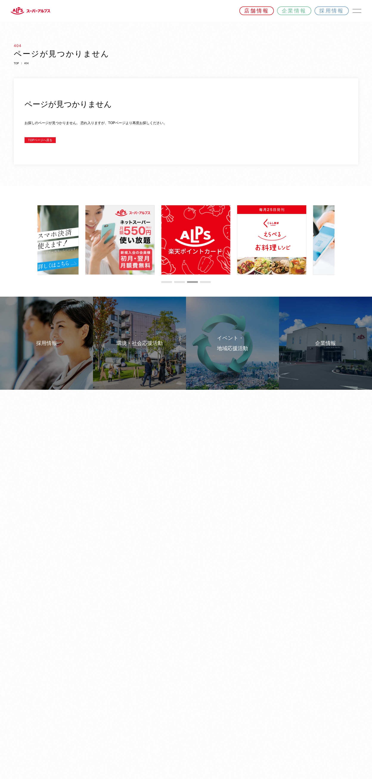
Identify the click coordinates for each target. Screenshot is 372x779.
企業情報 (294, 11)
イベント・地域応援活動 (232, 343)
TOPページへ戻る (40, 140)
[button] (166, 282)
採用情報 (331, 11)
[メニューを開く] (357, 10)
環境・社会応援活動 (139, 343)
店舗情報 (256, 11)
